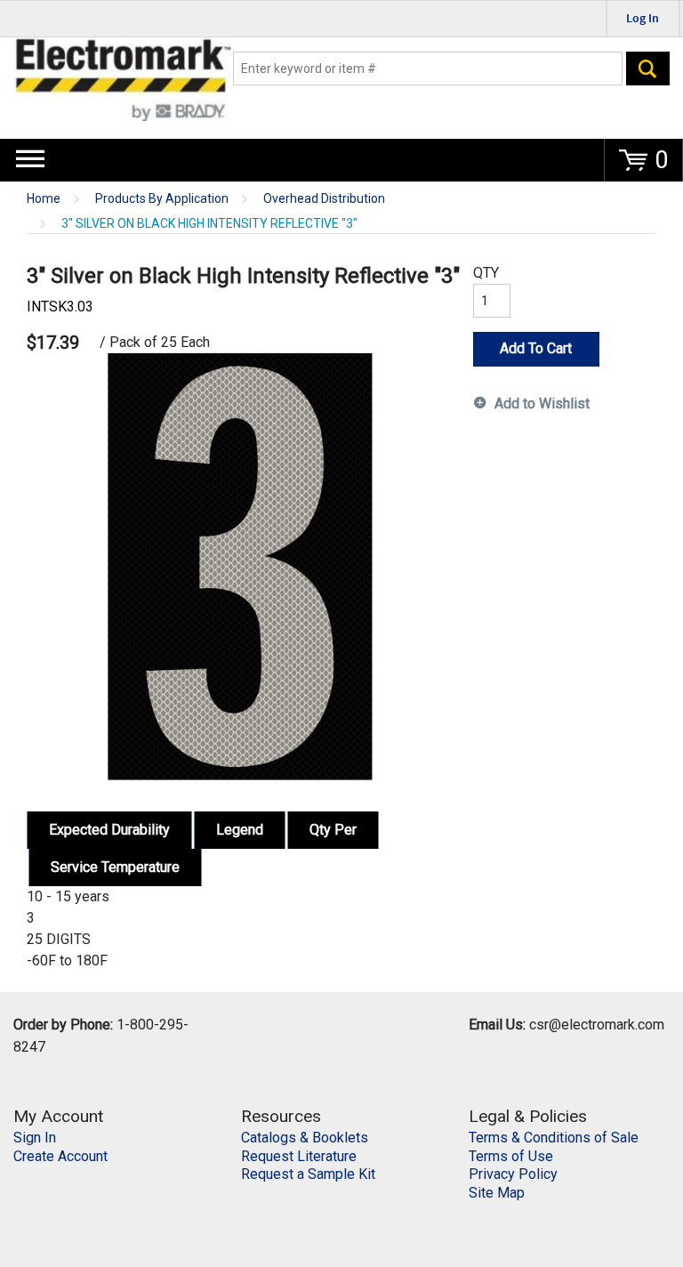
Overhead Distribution (324, 199)
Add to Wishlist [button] (542, 403)
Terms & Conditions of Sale (554, 1137)
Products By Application (162, 199)
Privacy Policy (513, 1174)
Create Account (60, 1156)
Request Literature (299, 1156)
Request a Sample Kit (308, 1174)
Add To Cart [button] (536, 348)
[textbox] (428, 68)
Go (648, 68)
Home (43, 199)
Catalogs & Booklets (304, 1137)
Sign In (34, 1137)
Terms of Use (511, 1156)
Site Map (497, 1192)
